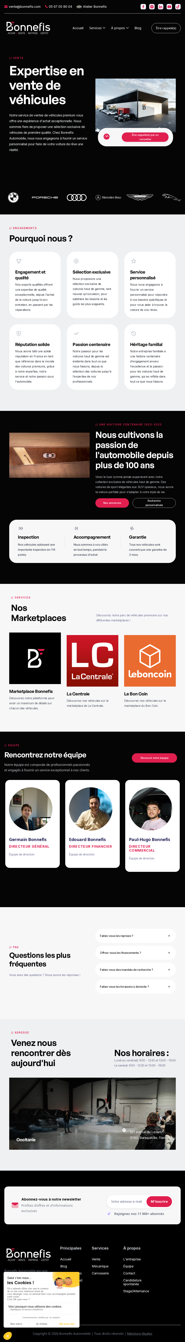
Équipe (128, 1266)
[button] (97, 28)
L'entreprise (132, 1259)
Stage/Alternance (136, 1291)
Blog (137, 28)
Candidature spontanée (132, 1282)
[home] (28, 28)
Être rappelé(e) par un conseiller (145, 137)
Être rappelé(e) (166, 28)
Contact (129, 1273)
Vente (96, 1259)
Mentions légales (139, 1333)
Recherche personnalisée (154, 503)
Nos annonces (112, 502)
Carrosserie (100, 1273)
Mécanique (100, 1266)
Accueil (77, 28)
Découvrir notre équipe (155, 757)
